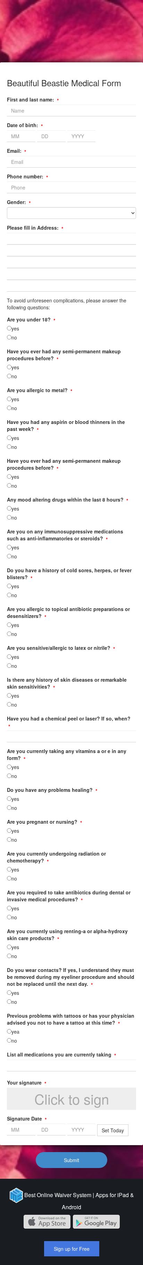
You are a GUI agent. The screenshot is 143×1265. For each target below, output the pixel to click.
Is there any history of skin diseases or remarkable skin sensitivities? (67, 683)
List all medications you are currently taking (61, 1054)
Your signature (26, 1082)
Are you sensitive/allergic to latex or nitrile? (61, 647)
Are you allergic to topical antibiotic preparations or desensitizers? (68, 612)
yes (15, 328)
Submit (71, 1160)
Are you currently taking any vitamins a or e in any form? (66, 754)
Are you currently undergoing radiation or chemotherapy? (56, 857)
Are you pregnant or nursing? (44, 821)
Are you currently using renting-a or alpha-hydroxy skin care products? (67, 934)
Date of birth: (25, 125)
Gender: (19, 201)
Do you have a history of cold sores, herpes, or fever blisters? (69, 574)
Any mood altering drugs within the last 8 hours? (67, 499)
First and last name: (33, 99)
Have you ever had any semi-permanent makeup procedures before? (64, 355)
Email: (16, 150)
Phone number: (27, 176)
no (14, 337)
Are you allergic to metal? (39, 390)
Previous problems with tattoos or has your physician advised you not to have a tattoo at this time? (70, 1019)
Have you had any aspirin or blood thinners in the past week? (66, 425)
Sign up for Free (72, 1248)
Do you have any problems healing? (52, 789)
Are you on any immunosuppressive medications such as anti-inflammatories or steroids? (65, 535)
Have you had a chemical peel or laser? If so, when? (69, 722)
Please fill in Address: (35, 227)
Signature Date (27, 1118)
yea (15, 1031)
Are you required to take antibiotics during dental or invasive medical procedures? (69, 896)
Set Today (113, 1130)
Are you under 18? (31, 319)
